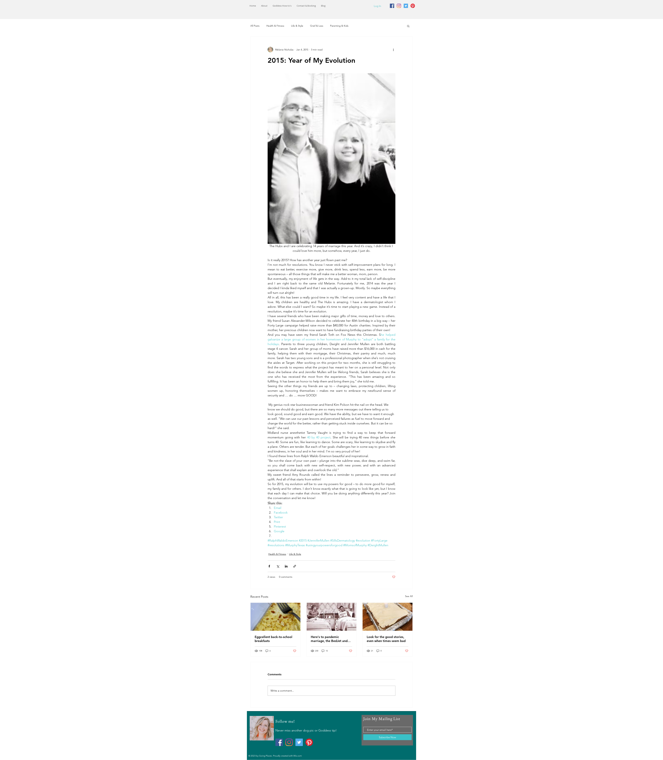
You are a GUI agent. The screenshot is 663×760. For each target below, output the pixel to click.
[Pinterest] (413, 6)
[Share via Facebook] (269, 566)
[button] (408, 26)
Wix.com (297, 755)
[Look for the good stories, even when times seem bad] (387, 617)
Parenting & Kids (339, 25)
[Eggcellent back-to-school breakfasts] (275, 617)
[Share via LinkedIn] (286, 566)
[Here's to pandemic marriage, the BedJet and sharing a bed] (332, 617)
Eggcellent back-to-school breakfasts (273, 639)
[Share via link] (294, 566)
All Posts (255, 25)
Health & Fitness (275, 25)
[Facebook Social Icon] (392, 6)
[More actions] (393, 50)
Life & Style (297, 25)
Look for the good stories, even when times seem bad (386, 639)
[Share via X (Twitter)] (277, 566)
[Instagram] (399, 6)
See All (409, 596)
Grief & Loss (316, 25)
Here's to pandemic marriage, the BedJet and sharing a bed (329, 639)
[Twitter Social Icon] (406, 6)
